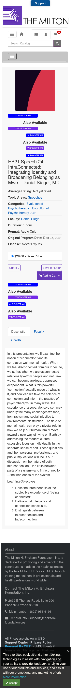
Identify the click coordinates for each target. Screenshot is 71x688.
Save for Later (52, 267)
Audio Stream (35, 155)
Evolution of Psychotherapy (25, 205)
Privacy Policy (41, 642)
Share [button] (13, 267)
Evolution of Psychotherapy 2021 (28, 210)
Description (19, 331)
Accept (13, 683)
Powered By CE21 (19, 646)
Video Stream (23, 128)
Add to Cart (50, 275)
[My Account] (45, 35)
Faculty (39, 331)
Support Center (16, 642)
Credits (16, 340)
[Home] (21, 34)
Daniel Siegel (30, 218)
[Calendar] (36, 35)
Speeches (35, 197)
